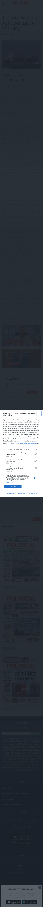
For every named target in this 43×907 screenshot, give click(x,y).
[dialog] (21, 453)
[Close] (39, 413)
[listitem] (21, 449)
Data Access (21, 493)
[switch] (35, 454)
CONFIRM (12, 486)
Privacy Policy (32, 493)
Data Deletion (10, 493)
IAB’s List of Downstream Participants (24, 443)
